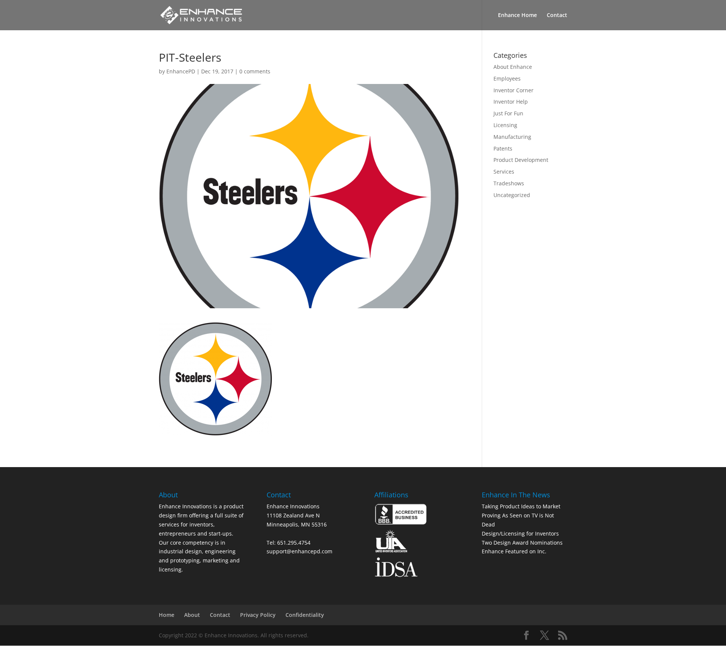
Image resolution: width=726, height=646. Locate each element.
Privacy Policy (258, 614)
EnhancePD (180, 71)
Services (503, 171)
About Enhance (512, 66)
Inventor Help (510, 101)
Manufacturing (512, 136)
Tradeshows (508, 183)
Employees (507, 78)
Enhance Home (517, 15)
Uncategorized (511, 195)
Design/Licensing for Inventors (520, 533)
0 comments (254, 71)
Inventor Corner (513, 90)
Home (166, 614)
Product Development (520, 159)
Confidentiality (304, 614)
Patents (502, 148)
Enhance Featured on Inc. (514, 551)
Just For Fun (508, 113)
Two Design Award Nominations (522, 542)
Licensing (505, 125)
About (192, 614)
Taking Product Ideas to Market (521, 506)
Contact (557, 15)
